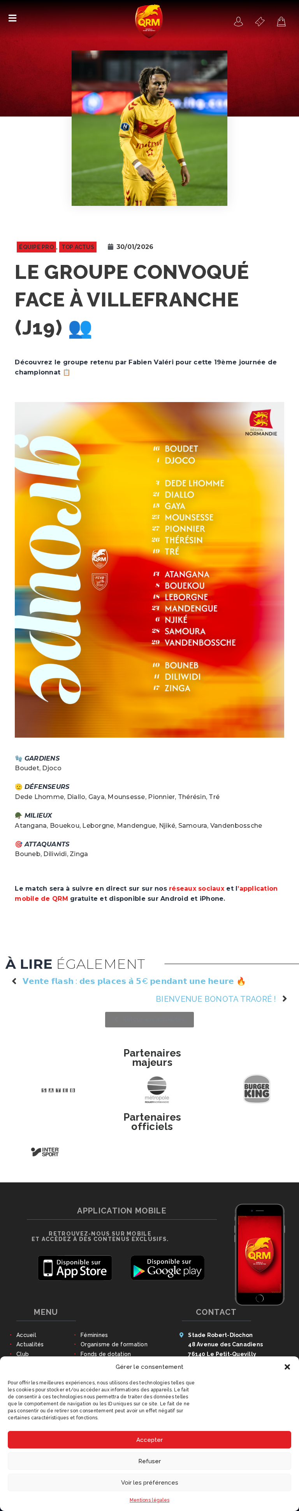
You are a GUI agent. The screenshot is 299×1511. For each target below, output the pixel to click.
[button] (287, 1367)
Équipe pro (36, 247)
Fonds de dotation (106, 1354)
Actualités (30, 1344)
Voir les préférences (149, 1482)
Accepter (149, 1439)
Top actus (78, 247)
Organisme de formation (114, 1344)
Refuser (149, 1461)
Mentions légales (149, 1500)
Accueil (26, 1335)
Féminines (94, 1335)
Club (22, 1354)
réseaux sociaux (196, 888)
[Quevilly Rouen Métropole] (238, 21)
